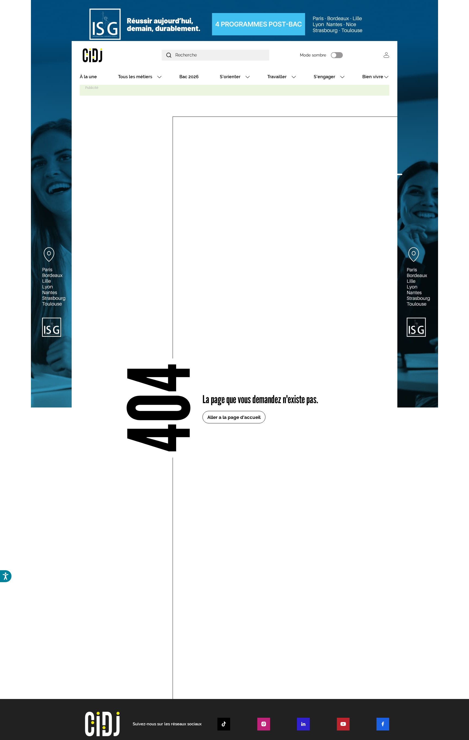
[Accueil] (105, 55)
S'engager (324, 76)
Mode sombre (313, 55)
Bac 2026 (189, 76)
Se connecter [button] (386, 55)
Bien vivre (372, 76)
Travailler (277, 76)
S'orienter (230, 76)
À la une (88, 76)
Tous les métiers (135, 76)
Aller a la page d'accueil (234, 417)
